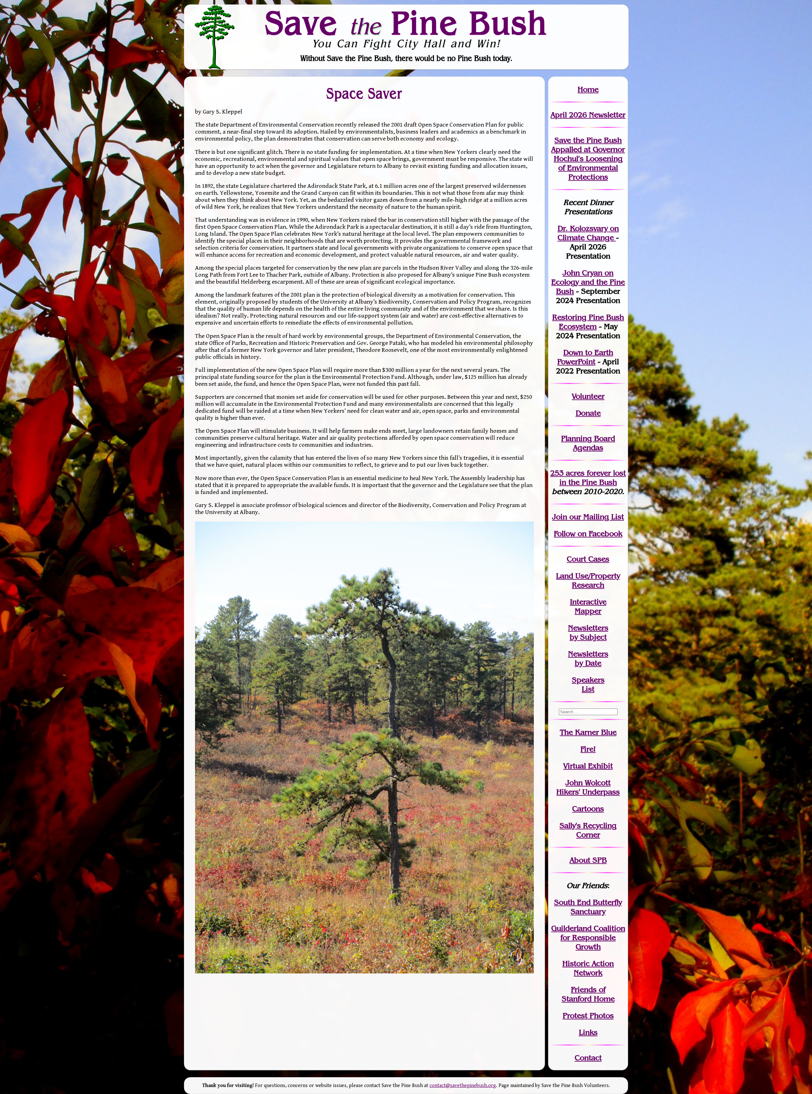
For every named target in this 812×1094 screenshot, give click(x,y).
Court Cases (588, 558)
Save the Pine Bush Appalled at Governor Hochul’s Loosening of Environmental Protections (588, 158)
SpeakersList (588, 684)
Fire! (588, 749)
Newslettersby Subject (588, 632)
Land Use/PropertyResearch (588, 580)
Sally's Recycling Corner (588, 830)
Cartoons (588, 808)
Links (588, 1032)
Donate (588, 413)
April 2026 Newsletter (588, 114)
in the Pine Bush (593, 477)
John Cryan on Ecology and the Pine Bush (588, 282)
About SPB (588, 860)
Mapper (588, 611)
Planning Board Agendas (588, 443)
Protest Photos (588, 1015)
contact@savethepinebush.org (462, 1086)
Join (559, 516)
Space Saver (364, 93)
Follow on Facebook (588, 533)
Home (588, 89)
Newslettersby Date (588, 658)
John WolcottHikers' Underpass (588, 787)
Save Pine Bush (406, 22)
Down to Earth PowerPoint (585, 357)
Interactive (588, 601)
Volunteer (588, 396)
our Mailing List (595, 516)
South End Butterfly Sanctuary (588, 907)
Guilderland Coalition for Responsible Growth (588, 937)
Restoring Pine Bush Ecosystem (588, 322)
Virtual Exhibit (588, 765)
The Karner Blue (588, 732)
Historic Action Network (588, 968)
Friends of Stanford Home (588, 994)
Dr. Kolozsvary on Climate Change (588, 233)
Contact (588, 1057)
